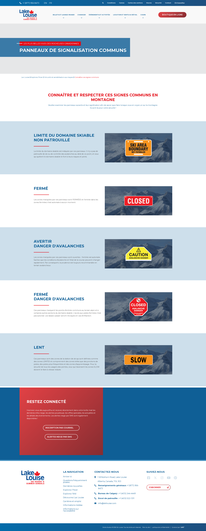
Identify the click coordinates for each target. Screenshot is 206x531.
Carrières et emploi (72, 501)
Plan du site (146, 527)
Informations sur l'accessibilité (71, 510)
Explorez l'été (69, 494)
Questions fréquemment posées (75, 481)
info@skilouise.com (107, 503)
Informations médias (72, 505)
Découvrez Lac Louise (73, 497)
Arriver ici (67, 476)
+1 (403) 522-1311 (116, 498)
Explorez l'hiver (37, 77)
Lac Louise (25, 77)
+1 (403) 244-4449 (117, 493)
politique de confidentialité (160, 527)
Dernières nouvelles (72, 486)
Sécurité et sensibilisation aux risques (58, 77)
